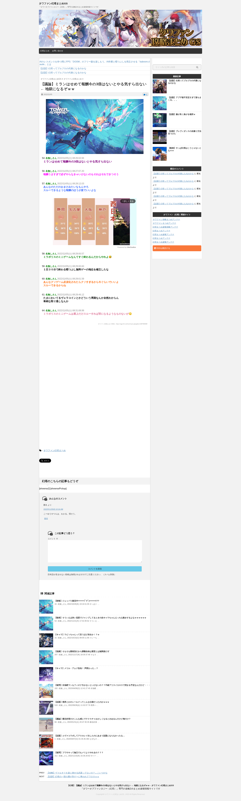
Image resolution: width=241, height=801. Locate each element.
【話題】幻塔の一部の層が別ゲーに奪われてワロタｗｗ (73, 776)
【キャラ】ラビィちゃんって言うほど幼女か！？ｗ (77, 634)
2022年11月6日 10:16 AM (53, 509)
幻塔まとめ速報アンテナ (163, 234)
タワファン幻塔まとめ (54, 450)
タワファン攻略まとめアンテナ (166, 219)
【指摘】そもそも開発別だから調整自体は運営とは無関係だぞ (82, 651)
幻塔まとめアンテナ (161, 231)
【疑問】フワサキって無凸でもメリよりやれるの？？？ (79, 752)
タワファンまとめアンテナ (164, 223)
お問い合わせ (57, 51)
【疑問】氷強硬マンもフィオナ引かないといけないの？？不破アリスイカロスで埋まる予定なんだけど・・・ (102, 685)
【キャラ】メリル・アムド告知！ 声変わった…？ (76, 668)
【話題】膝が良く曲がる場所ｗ (181, 114)
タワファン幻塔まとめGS (53, 3)
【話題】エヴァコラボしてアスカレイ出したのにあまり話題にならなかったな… (90, 736)
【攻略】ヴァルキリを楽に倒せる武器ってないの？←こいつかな (77, 773)
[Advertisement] (95, 354)
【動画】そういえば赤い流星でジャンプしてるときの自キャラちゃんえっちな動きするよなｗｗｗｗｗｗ (100, 618)
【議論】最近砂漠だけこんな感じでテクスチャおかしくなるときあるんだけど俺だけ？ (93, 719)
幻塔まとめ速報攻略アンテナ (165, 227)
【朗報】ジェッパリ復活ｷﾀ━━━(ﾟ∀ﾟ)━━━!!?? (77, 601)
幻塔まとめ (44, 51)
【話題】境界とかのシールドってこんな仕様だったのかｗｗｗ (82, 702)
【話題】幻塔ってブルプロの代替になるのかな (173, 173)
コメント (53, 539)
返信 (46, 518)
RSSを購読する (163, 248)
